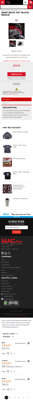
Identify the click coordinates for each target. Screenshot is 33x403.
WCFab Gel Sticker (19, 158)
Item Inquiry (16, 83)
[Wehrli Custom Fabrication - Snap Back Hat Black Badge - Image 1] (12, 43)
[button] (16, 7)
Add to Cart (16, 74)
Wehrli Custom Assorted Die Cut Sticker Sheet (19, 187)
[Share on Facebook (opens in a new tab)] (8, 353)
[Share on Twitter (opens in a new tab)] (11, 353)
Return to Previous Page (11, 10)
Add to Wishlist (16, 78)
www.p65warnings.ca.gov (11, 94)
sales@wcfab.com (8, 299)
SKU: (12, 51)
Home (2, 10)
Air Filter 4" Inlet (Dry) (20, 198)
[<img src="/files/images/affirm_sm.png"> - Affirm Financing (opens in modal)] (16, 215)
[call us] (25, 2)
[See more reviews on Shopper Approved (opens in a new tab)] (14, 353)
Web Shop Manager (21, 315)
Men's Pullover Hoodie (21, 132)
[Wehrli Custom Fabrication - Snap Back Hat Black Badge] (16, 21)
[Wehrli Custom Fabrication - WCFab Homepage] (8, 2)
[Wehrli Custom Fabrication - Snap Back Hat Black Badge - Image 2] (20, 43)
